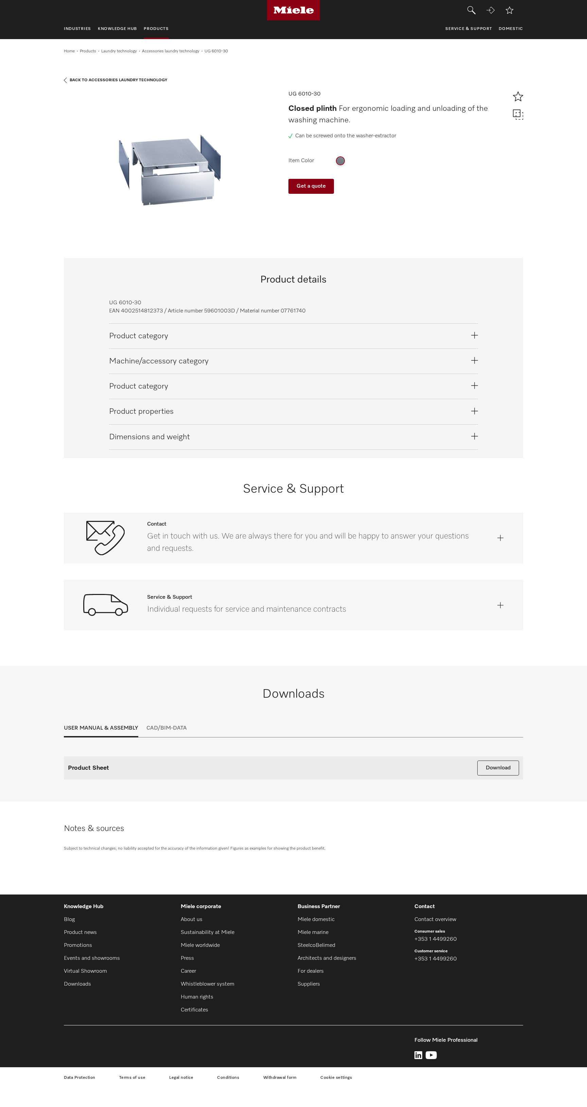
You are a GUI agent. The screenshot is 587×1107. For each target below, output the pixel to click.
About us (191, 919)
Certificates (194, 1010)
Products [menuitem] (156, 29)
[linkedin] (418, 1055)
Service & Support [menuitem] (468, 29)
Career (188, 971)
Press (187, 958)
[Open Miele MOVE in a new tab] (490, 10)
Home (69, 51)
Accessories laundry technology (170, 51)
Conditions (228, 1078)
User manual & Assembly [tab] (101, 728)
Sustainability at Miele (207, 932)
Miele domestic (316, 919)
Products (88, 51)
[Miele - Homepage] (293, 10)
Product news (80, 932)
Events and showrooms (92, 958)
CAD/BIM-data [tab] (166, 728)
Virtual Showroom (85, 971)
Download (498, 768)
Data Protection (79, 1078)
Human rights (197, 997)
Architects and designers (327, 958)
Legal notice (181, 1078)
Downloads (77, 984)
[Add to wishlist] (509, 10)
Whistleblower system (207, 984)
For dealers (311, 971)
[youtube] (431, 1055)
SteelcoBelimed (316, 945)
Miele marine (313, 932)
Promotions (78, 945)
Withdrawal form (280, 1078)
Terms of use (132, 1078)
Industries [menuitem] (77, 29)
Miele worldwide (200, 945)
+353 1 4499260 (435, 939)
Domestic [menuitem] (511, 29)
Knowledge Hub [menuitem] (117, 29)
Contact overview (435, 919)
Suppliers (309, 984)
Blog (69, 919)
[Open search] (471, 10)
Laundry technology (119, 51)
